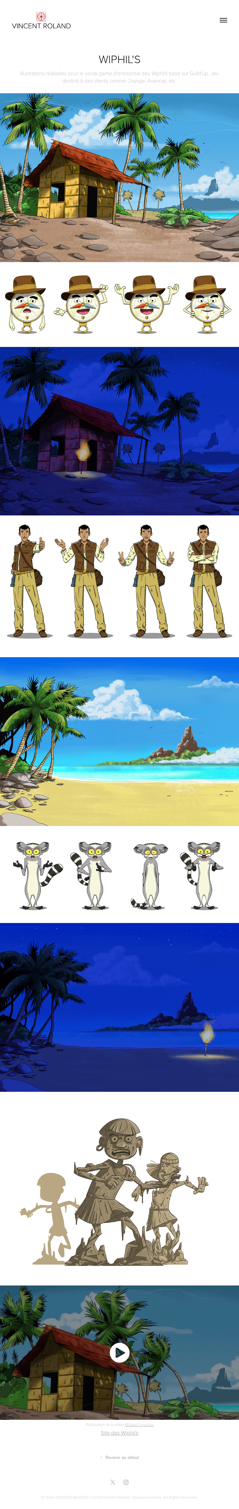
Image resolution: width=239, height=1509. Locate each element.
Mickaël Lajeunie (139, 1424)
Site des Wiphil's (119, 1432)
